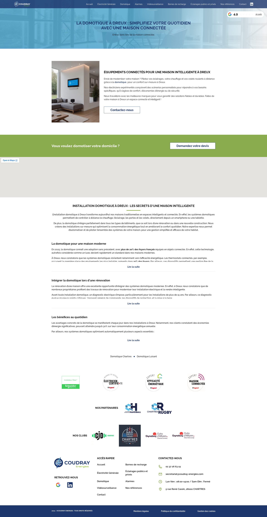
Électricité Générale (106, 4)
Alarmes (138, 4)
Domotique (125, 4)
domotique (120, 82)
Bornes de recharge (177, 4)
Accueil (89, 4)
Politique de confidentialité (173, 511)
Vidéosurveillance (155, 4)
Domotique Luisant (147, 356)
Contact (242, 4)
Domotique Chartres (121, 356)
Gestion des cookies (206, 511)
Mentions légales (141, 511)
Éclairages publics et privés (203, 4)
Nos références (227, 4)
